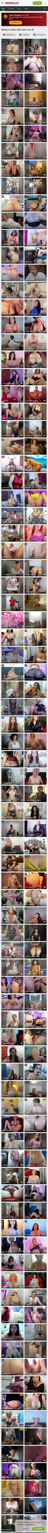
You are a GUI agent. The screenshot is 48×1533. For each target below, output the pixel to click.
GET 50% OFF (16, 22)
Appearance (10, 35)
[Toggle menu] (2, 3)
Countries (25, 35)
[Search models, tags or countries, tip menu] (44, 8)
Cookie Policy (30, 1524)
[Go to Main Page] (14, 3)
